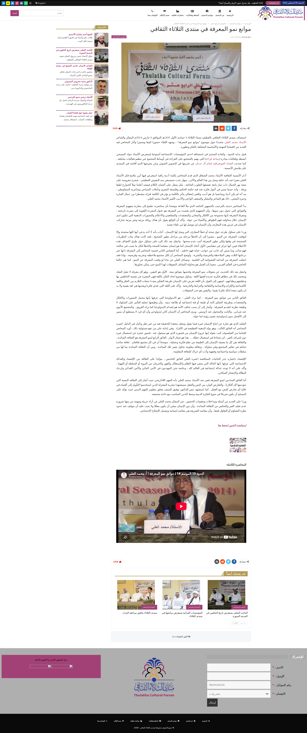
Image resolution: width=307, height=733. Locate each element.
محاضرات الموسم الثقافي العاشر (248, 3)
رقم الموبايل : (281, 685)
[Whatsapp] (30, 2)
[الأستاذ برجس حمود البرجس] (101, 102)
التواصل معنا (152, 15)
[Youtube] (21, 2)
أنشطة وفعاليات (192, 15)
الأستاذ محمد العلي (235, 142)
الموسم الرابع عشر (119, 37)
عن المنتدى (219, 15)
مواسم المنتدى (207, 15)
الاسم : (277, 667)
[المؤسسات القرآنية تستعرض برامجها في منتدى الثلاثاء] (181, 595)
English (41, 3)
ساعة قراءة (212, 158)
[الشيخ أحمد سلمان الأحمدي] (101, 39)
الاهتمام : (278, 693)
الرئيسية (230, 15)
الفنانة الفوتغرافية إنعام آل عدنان (214, 163)
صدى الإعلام (164, 15)
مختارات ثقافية (178, 15)
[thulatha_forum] (17, 2)
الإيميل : (278, 676)
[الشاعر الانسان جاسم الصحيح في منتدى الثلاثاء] (101, 71)
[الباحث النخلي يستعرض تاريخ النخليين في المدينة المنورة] (226, 595)
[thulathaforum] (26, 2)
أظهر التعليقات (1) (180, 636)
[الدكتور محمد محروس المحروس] (101, 86)
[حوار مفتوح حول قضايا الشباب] (101, 118)
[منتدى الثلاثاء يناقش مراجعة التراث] (136, 595)
